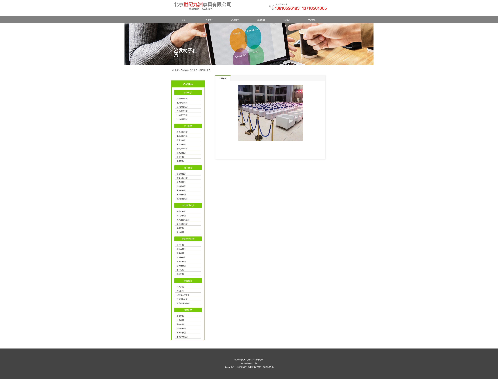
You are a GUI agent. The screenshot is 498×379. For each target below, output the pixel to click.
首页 (184, 19)
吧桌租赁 (180, 161)
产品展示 (235, 19)
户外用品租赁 (188, 238)
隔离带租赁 (181, 262)
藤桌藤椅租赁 (182, 199)
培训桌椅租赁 (182, 224)
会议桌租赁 (181, 140)
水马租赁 (180, 274)
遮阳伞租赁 (181, 249)
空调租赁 (180, 316)
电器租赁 (188, 310)
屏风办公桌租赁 (183, 220)
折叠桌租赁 (181, 153)
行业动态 (286, 19)
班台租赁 (180, 232)
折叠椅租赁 (181, 182)
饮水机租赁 (181, 333)
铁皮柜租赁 (181, 211)
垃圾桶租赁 (181, 257)
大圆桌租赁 (181, 144)
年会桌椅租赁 (182, 132)
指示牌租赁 (181, 266)
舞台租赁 (188, 280)
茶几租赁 (180, 157)
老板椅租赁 (181, 186)
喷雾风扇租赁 (182, 337)
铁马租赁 (180, 270)
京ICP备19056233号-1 (249, 363)
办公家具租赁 (188, 205)
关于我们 (209, 19)
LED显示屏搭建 (183, 295)
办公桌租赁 (181, 216)
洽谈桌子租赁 (182, 149)
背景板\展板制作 (183, 303)
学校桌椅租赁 (182, 136)
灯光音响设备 (182, 299)
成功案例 (261, 19)
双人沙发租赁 (182, 107)
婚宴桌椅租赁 (182, 178)
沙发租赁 (193, 70)
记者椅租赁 (181, 195)
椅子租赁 (188, 167)
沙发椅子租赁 (204, 70)
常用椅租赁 (181, 190)
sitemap (227, 367)
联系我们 (312, 19)
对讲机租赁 (181, 329)
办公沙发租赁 (182, 111)
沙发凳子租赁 (182, 99)
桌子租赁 (188, 125)
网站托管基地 (268, 367)
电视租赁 (180, 324)
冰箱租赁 (180, 320)
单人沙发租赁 (182, 103)
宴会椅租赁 (181, 174)
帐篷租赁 (180, 253)
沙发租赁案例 (182, 119)
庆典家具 (180, 287)
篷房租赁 (180, 245)
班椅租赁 (180, 228)
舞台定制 (180, 291)
